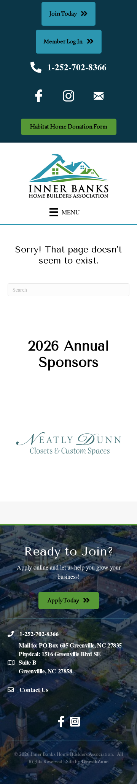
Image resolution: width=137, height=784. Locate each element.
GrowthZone (94, 761)
